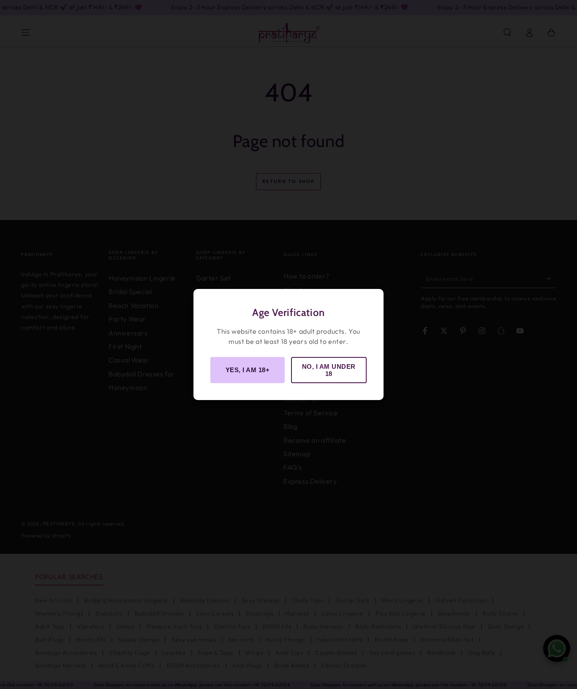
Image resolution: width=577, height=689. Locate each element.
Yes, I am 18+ (248, 369)
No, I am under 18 (329, 370)
